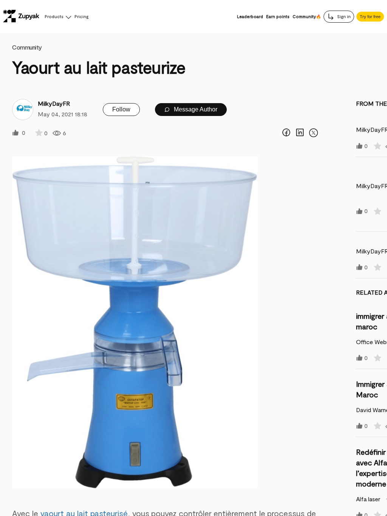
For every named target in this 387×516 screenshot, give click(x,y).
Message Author (194, 109)
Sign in (343, 16)
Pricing (81, 16)
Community (27, 47)
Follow (121, 109)
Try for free (370, 16)
